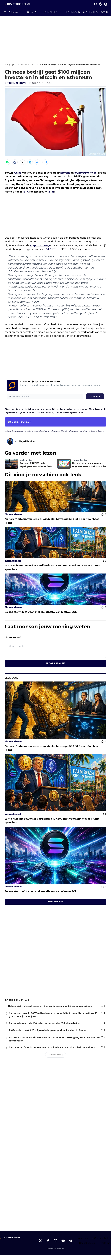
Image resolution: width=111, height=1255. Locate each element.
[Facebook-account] (48, 1240)
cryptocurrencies (85, 172)
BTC (26, 191)
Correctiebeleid (102, 1238)
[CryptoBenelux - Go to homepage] (10, 1238)
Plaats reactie (55, 663)
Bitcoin (65, 172)
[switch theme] (101, 4)
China (18, 172)
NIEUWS (13, 12)
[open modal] (105, 4)
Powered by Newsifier (55, 1248)
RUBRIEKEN (51, 12)
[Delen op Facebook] (15, 162)
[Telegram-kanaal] (70, 1240)
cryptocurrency (40, 245)
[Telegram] (30, 162)
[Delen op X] (22, 162)
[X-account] (40, 1240)
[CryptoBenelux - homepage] (17, 4)
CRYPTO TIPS (90, 12)
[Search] (95, 4)
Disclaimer (105, 1243)
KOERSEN (31, 12)
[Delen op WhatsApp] (7, 162)
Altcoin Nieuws (13, 607)
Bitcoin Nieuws (15, 83)
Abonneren (95, 396)
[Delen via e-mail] (45, 162)
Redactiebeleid (87, 1243)
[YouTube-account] (63, 1240)
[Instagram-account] (55, 1240)
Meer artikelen (55, 901)
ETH (51, 191)
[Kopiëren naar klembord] (37, 162)
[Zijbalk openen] (5, 12)
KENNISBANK (72, 12)
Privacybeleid (83, 1238)
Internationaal (13, 561)
